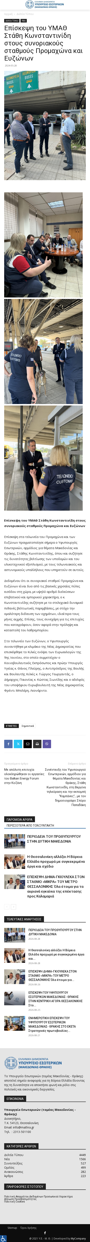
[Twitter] (18, 744)
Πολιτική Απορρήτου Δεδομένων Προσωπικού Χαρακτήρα (38, 1196)
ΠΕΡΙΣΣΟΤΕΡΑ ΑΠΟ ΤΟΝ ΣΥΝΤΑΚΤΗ (30, 825)
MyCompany (78, 1238)
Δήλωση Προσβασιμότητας (20, 1199)
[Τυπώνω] (37, 744)
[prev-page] (6, 906)
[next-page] (13, 906)
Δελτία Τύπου (25, 14)
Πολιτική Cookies (14, 1201)
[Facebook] (8, 744)
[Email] (27, 744)
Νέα (24, 20)
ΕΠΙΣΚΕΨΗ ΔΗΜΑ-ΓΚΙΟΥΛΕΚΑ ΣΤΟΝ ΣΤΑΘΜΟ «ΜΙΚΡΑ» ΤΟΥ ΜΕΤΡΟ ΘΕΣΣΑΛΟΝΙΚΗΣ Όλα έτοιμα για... (52, 976)
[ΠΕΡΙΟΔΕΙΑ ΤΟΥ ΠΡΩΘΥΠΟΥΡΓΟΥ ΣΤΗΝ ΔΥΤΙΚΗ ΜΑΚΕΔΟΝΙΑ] (14, 841)
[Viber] (47, 744)
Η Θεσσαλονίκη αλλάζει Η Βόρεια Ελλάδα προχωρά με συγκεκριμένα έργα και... (56, 954)
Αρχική (8, 14)
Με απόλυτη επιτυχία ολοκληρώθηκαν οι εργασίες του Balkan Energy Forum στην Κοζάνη (24, 776)
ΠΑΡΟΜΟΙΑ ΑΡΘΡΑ (19, 819)
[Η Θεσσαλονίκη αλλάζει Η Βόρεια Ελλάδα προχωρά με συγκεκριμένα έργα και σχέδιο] (14, 861)
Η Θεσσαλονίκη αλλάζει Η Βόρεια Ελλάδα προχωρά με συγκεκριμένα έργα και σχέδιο (56, 861)
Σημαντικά (28, 725)
